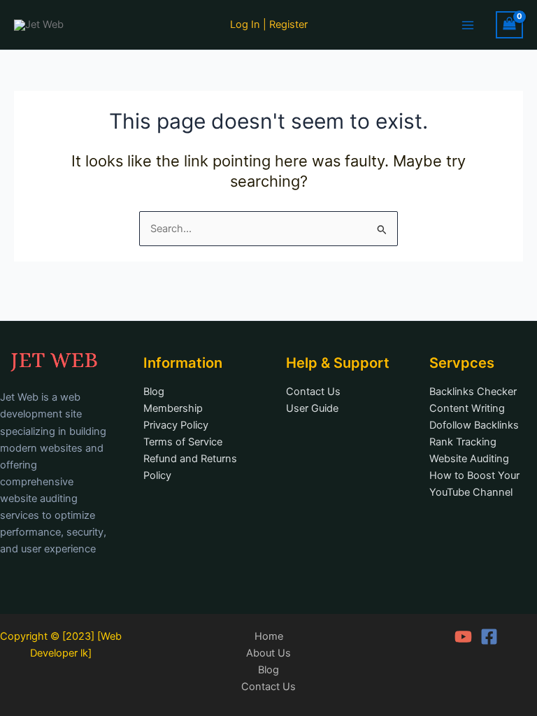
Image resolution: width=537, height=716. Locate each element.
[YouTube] (463, 636)
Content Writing (467, 408)
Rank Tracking (462, 442)
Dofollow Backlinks (474, 425)
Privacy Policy (175, 425)
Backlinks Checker (473, 391)
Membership (173, 408)
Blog (153, 391)
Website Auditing (469, 458)
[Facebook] (489, 636)
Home (269, 636)
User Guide (312, 408)
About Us (268, 653)
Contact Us (313, 391)
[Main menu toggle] (468, 24)
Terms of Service (182, 442)
